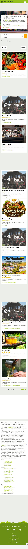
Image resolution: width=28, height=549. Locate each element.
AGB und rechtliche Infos (14, 538)
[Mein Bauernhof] (10, 1)
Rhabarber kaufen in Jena (9, 491)
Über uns (14, 534)
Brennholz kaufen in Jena (9, 470)
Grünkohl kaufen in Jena (8, 477)
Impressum (14, 539)
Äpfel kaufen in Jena (8, 486)
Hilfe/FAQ (14, 535)
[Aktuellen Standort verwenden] (22, 36)
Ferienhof (15, 25)
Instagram (20, 530)
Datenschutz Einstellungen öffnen (14, 542)
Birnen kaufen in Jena (8, 490)
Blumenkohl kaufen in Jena (9, 481)
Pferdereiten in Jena (8, 461)
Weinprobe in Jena (7, 465)
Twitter (14, 530)
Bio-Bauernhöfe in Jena (8, 472)
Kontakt (14, 540)
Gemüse (10, 20)
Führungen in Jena (7, 464)
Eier (8, 21)
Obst (6, 20)
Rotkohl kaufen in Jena (8, 483)
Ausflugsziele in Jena (8, 462)
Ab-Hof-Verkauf (6, 27)
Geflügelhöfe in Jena (8, 474)
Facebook (8, 530)
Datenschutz (14, 536)
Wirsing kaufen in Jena (8, 480)
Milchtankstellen (21, 25)
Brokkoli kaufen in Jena (8, 478)
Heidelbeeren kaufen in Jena (9, 487)
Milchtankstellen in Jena (8, 471)
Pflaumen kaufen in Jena (8, 489)
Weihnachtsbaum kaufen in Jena (10, 468)
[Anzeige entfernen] (27, 544)
